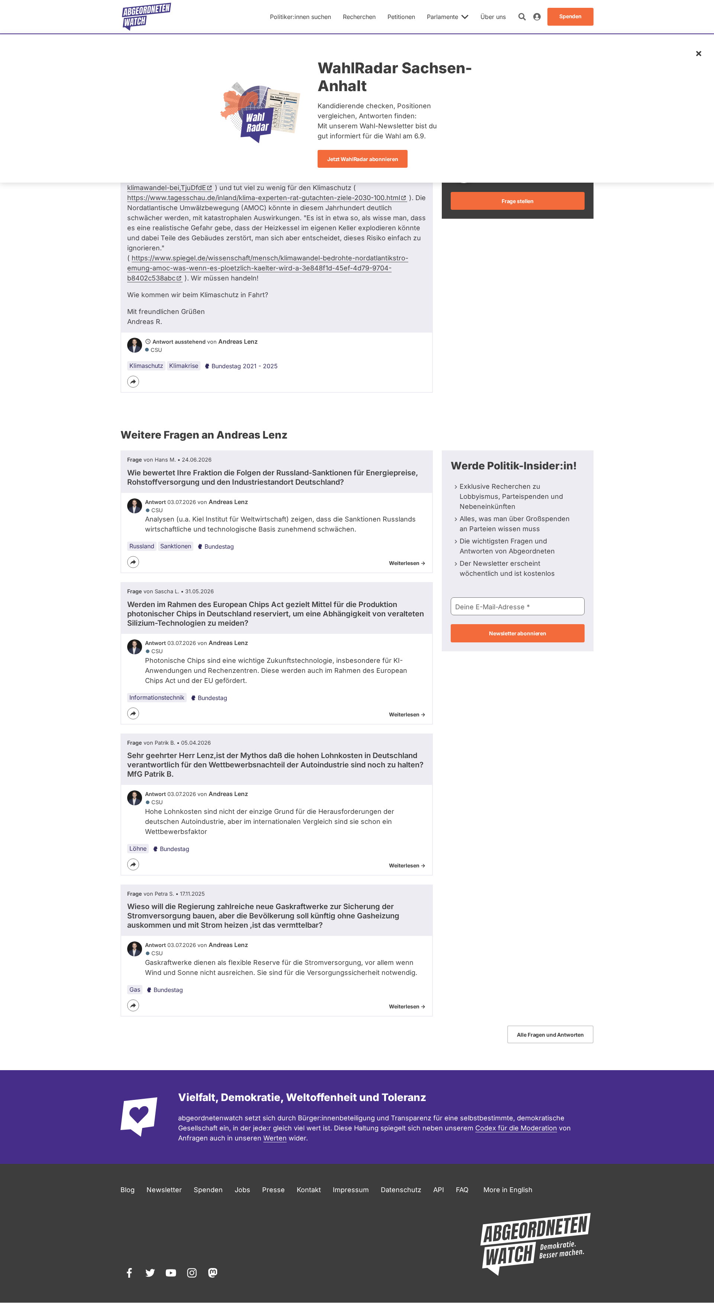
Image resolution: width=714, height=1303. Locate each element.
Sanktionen (175, 546)
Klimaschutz (146, 365)
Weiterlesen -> (407, 563)
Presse (273, 1190)
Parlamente (442, 16)
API (438, 1190)
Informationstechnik (156, 697)
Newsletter (164, 1190)
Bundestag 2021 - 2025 (245, 366)
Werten (275, 1138)
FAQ (462, 1190)
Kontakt (309, 1190)
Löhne (138, 848)
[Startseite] (146, 16)
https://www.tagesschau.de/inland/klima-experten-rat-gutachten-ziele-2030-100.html (263, 198)
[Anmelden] (537, 16)
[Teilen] (133, 382)
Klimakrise (183, 365)
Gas (134, 989)
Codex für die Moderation (516, 1128)
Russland (141, 546)
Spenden (208, 1190)
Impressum (351, 1190)
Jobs (242, 1190)
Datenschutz (401, 1190)
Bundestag (219, 546)
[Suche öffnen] (522, 16)
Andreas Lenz (238, 341)
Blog (127, 1190)
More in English (508, 1190)
